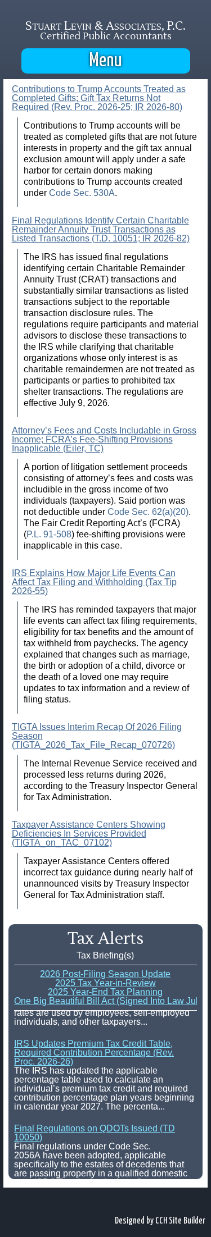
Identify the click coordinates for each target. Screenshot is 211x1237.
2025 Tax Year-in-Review (105, 983)
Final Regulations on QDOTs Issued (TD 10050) (94, 1131)
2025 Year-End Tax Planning (105, 992)
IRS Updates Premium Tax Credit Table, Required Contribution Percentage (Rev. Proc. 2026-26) (94, 1051)
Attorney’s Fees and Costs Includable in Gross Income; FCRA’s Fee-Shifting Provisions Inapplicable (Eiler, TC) (104, 439)
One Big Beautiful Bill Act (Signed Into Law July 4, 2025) (105, 1001)
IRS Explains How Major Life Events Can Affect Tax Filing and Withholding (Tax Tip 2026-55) (94, 582)
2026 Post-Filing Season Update (105, 974)
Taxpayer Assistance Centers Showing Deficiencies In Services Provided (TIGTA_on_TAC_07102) (88, 833)
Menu (105, 61)
